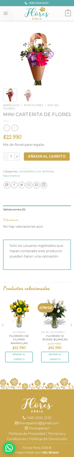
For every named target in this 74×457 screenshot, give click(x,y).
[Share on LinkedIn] (43, 185)
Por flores (33, 105)
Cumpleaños (27, 171)
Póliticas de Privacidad (27, 434)
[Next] (64, 57)
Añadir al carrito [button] (19, 357)
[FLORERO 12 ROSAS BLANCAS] (55, 313)
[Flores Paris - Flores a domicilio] (37, 13)
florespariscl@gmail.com (38, 423)
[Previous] (9, 57)
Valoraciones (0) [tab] (14, 209)
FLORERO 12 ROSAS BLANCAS (55, 337)
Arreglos (11, 105)
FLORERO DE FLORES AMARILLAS (19, 339)
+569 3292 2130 (39, 418)
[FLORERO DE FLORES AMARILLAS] (19, 313)
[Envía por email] (29, 185)
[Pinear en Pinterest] (36, 185)
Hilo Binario (50, 452)
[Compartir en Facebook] (14, 185)
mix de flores (45, 171)
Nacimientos (11, 175)
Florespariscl (38, 428)
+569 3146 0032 (39, 3)
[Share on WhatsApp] (6, 185)
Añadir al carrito (47, 156)
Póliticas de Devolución (48, 439)
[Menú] (5, 13)
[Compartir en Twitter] (21, 185)
